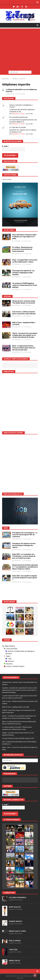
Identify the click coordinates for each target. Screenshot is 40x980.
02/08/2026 (17, 539)
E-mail (5, 146)
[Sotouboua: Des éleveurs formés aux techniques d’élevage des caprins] (6, 546)
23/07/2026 (17, 550)
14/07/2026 (17, 582)
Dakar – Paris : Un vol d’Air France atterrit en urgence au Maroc (19, 748)
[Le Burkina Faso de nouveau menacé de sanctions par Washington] (29, 884)
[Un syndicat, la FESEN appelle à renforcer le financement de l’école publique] (6, 285)
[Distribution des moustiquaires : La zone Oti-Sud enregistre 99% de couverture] (6, 535)
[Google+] (18, 7)
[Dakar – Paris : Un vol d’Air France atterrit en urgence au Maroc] (10, 856)
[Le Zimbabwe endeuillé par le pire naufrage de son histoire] (10, 884)
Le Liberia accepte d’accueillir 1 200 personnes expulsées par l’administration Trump (17, 728)
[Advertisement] (20, 49)
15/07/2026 (17, 571)
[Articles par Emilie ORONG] (4, 942)
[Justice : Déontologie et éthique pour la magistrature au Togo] (10, 610)
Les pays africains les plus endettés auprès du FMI (18, 738)
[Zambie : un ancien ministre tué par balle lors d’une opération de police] (10, 849)
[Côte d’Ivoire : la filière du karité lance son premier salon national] (6, 314)
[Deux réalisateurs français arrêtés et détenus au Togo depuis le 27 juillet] (6, 237)
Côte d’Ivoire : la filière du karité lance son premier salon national (20, 702)
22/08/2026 (17, 327)
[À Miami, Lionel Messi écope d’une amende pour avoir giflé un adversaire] (29, 835)
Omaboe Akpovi (15, 921)
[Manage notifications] (35, 975)
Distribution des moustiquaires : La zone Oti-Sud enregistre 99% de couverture (24, 534)
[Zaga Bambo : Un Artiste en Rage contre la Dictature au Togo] (10, 631)
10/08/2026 (17, 264)
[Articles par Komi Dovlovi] (4, 915)
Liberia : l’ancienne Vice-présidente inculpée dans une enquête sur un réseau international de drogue (24, 335)
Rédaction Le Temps (18, 113)
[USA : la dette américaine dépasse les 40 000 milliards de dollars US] (29, 849)
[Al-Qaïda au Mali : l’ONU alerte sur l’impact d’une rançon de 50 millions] (19, 884)
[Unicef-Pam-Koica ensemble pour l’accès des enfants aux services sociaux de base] (10, 617)
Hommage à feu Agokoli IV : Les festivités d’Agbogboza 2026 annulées (23, 272)
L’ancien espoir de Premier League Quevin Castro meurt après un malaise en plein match (19, 696)
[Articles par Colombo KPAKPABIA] (4, 900)
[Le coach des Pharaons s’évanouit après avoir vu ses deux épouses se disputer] (29, 863)
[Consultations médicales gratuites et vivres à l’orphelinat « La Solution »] (19, 610)
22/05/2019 (10, 94)
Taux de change (7, 179)
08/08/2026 (17, 277)
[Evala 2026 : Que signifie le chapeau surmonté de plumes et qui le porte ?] (6, 578)
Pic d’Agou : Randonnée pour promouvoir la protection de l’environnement (22, 249)
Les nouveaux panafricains (18, 117)
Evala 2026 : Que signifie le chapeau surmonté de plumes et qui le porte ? (24, 577)
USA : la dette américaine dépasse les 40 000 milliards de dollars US (19, 742)
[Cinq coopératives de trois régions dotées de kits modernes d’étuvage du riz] (29, 624)
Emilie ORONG (15, 940)
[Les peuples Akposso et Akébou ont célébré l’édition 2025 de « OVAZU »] (29, 610)
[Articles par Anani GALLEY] (4, 963)
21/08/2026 (17, 340)
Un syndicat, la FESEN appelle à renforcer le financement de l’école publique (24, 285)
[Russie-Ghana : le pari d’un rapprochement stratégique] (19, 863)
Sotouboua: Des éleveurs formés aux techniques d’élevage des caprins (24, 545)
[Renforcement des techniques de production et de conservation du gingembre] (29, 617)
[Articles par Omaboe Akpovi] (4, 924)
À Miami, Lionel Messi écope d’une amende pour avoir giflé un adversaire (18, 711)
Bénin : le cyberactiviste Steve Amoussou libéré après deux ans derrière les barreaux (23, 348)
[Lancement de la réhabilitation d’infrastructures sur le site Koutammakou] (19, 624)
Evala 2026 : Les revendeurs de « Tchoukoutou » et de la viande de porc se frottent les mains (23, 556)
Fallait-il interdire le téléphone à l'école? (20, 106)
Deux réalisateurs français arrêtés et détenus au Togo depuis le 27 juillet (24, 236)
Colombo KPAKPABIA (17, 897)
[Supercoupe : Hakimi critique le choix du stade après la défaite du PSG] (19, 877)
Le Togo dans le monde (17, 127)
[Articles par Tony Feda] (4, 954)
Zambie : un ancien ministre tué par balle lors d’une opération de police (18, 734)
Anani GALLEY (14, 960)
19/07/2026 (17, 560)
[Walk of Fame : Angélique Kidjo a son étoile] (6, 325)
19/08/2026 (17, 241)
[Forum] (26, 7)
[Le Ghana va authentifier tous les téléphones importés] (3, 90)
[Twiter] (14, 7)
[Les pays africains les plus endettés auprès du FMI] (19, 849)
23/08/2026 (17, 305)
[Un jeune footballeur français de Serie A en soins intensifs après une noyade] (10, 877)
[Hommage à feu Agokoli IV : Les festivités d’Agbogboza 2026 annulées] (6, 273)
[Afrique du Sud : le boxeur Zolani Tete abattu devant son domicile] (6, 303)
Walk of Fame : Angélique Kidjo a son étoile (15, 707)
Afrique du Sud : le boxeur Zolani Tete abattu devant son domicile (19, 683)
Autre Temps (9, 230)
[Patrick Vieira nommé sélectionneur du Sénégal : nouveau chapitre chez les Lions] (10, 870)
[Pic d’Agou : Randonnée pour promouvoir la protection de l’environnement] (6, 249)
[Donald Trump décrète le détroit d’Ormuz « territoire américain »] (29, 856)
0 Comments (21, 94)
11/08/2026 (17, 254)
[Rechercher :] (20, 72)
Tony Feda (13, 949)
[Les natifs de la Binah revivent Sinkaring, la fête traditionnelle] (19, 631)
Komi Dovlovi (15, 907)
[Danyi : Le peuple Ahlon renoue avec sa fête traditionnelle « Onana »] (6, 262)
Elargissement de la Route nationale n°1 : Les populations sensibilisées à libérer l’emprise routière (25, 567)
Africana (7, 296)
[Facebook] (22, 7)
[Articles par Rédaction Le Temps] (4, 934)
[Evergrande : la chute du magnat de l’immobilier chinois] (19, 856)
